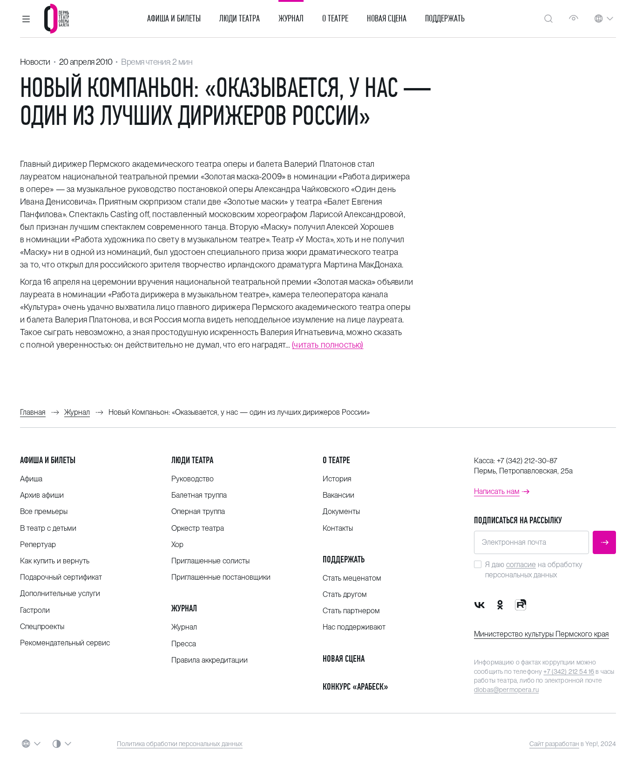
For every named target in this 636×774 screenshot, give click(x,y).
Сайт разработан (554, 743)
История (337, 478)
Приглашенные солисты (210, 560)
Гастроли (35, 610)
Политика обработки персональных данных (180, 743)
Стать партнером (351, 610)
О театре (335, 18)
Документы (341, 511)
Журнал (291, 18)
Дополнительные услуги (60, 593)
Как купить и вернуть (54, 560)
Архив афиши (42, 495)
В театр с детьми (48, 528)
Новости (35, 62)
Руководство (192, 478)
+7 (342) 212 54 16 (568, 671)
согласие (521, 564)
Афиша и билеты (174, 18)
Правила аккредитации (209, 660)
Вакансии (338, 495)
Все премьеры (44, 511)
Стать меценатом (352, 578)
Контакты (338, 528)
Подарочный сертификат (61, 577)
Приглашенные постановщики (221, 577)
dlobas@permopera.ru (506, 689)
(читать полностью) (327, 344)
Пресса (183, 643)
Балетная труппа (199, 495)
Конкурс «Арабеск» (355, 686)
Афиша (31, 478)
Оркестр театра (197, 528)
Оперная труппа (198, 511)
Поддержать (445, 18)
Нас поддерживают (354, 627)
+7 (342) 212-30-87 (527, 460)
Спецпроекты (42, 626)
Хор (177, 544)
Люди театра (239, 18)
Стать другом (345, 594)
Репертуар (38, 544)
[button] (26, 18)
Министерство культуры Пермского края (541, 634)
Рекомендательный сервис (65, 642)
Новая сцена (386, 18)
